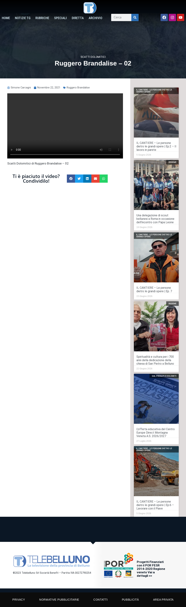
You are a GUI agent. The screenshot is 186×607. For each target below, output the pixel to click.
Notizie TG (23, 18)
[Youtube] (180, 17)
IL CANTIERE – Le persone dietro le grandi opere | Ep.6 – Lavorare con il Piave (155, 505)
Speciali (60, 18)
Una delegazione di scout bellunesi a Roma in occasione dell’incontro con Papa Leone (155, 219)
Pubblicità (130, 599)
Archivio (95, 18)
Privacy (18, 599)
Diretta (78, 18)
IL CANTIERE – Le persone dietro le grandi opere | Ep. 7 (154, 289)
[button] (71, 178)
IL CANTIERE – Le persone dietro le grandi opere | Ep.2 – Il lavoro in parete (156, 146)
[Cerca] (135, 17)
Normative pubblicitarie (59, 599)
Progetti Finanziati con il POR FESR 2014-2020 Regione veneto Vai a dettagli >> (151, 569)
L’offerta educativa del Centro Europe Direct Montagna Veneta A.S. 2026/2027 (155, 432)
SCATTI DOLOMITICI (93, 57)
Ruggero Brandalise (78, 87)
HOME (6, 18)
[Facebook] (164, 17)
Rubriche (42, 18)
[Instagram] (172, 17)
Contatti (100, 599)
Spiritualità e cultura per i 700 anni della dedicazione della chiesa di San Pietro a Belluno (155, 360)
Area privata (163, 599)
